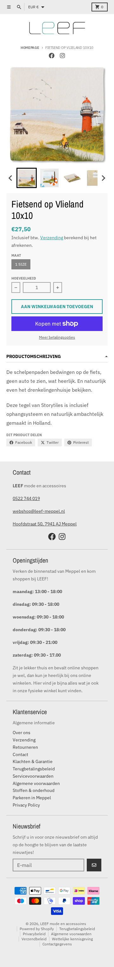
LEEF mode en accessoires (63, 923)
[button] (26, 178)
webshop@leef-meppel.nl (39, 511)
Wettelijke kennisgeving (72, 939)
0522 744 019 (26, 498)
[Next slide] (103, 178)
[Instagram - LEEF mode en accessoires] (62, 55)
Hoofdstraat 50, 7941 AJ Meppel (45, 524)
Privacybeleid (34, 933)
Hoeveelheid (23, 278)
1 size (21, 264)
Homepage (30, 47)
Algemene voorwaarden (71, 933)
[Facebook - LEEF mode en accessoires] (52, 55)
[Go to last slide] (10, 178)
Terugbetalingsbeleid (77, 928)
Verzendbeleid (34, 939)
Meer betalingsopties (57, 337)
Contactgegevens (57, 944)
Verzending (51, 237)
